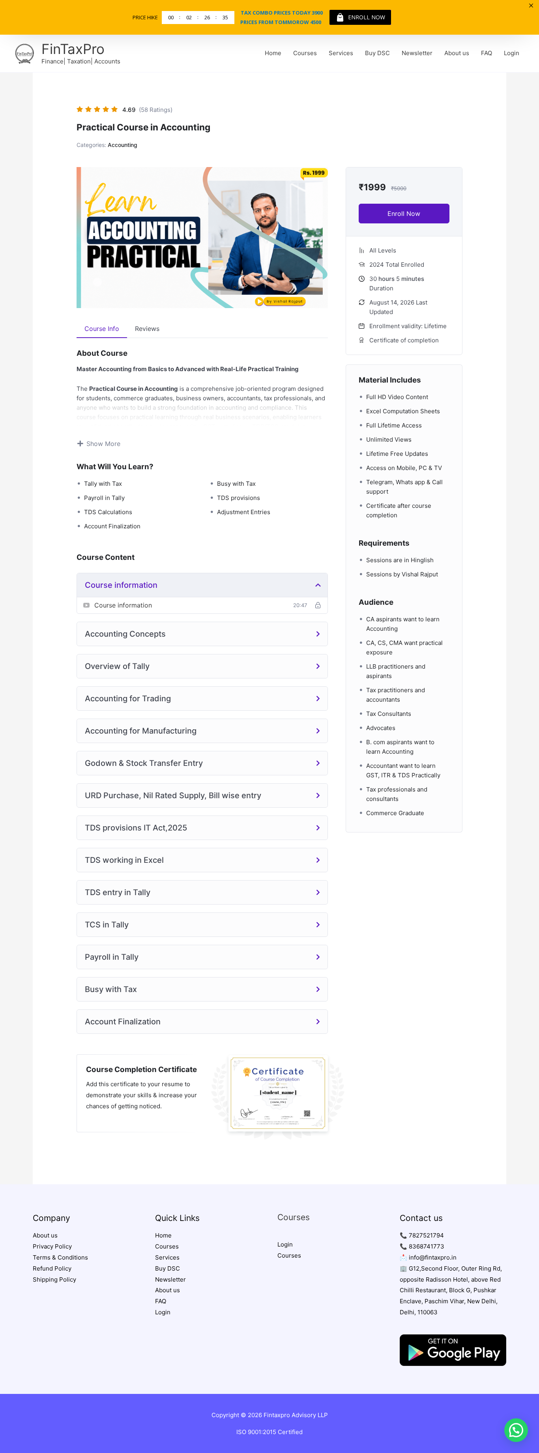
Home (273, 53)
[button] (516, 1430)
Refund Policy (52, 1268)
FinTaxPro (73, 49)
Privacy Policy (52, 1246)
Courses (305, 53)
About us (456, 53)
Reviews (147, 329)
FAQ (486, 53)
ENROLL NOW (366, 17)
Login (511, 53)
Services (341, 53)
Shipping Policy (54, 1279)
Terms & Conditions (60, 1257)
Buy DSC (377, 53)
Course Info (101, 329)
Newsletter (417, 53)
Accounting (122, 144)
